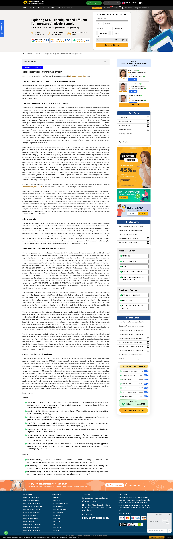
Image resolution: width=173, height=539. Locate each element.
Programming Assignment (33, 506)
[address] (107, 519)
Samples (29, 53)
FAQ (55, 524)
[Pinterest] (97, 519)
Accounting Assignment (32, 512)
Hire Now (132, 79)
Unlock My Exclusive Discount (134, 410)
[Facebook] (83, 519)
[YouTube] (104, 519)
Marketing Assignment (31, 497)
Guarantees (58, 527)
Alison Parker (132, 70)
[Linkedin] (94, 519)
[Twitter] (90, 519)
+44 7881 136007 (130, 3)
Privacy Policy (58, 506)
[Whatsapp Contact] (6, 533)
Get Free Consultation (115, 485)
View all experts (134, 105)
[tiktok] (100, 519)
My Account (145, 3)
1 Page (97, 36)
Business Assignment (31, 500)
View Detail (76, 537)
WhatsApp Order (95, 3)
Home (25, 8)
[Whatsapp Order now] (134, 201)
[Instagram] (87, 519)
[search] (118, 3)
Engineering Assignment (32, 503)
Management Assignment (33, 524)
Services (33, 8)
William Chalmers (134, 96)
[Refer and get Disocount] (134, 217)
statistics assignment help (32, 187)
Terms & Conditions (61, 503)
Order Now (97, 8)
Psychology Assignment (32, 527)
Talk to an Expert (135, 485)
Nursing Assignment (31, 518)
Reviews (107, 7)
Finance (37, 53)
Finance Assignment (31, 515)
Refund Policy (58, 512)
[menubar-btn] (105, 62)
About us (57, 500)
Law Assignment (30, 521)
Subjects (41, 8)
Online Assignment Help (77, 76)
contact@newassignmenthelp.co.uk (137, 8)
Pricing (56, 530)
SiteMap (57, 521)
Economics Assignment (32, 509)
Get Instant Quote (112, 45)
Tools (69, 8)
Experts (61, 8)
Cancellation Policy (60, 509)
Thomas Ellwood (134, 84)
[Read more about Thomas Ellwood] (123, 90)
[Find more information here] (154, 510)
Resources (52, 8)
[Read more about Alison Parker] (123, 76)
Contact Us (58, 518)
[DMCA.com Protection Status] (123, 526)
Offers (116, 7)
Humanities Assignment (32, 530)
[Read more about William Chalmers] (123, 102)
